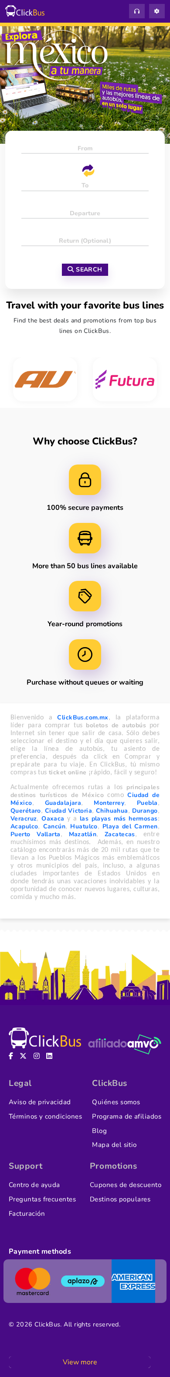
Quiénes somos (116, 1102)
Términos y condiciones (45, 1116)
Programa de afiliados (126, 1116)
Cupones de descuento (125, 1184)
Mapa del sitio (114, 1144)
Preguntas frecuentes (42, 1199)
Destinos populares (120, 1199)
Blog (99, 1130)
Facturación (27, 1213)
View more (80, 1362)
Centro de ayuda (34, 1184)
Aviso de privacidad (40, 1102)
